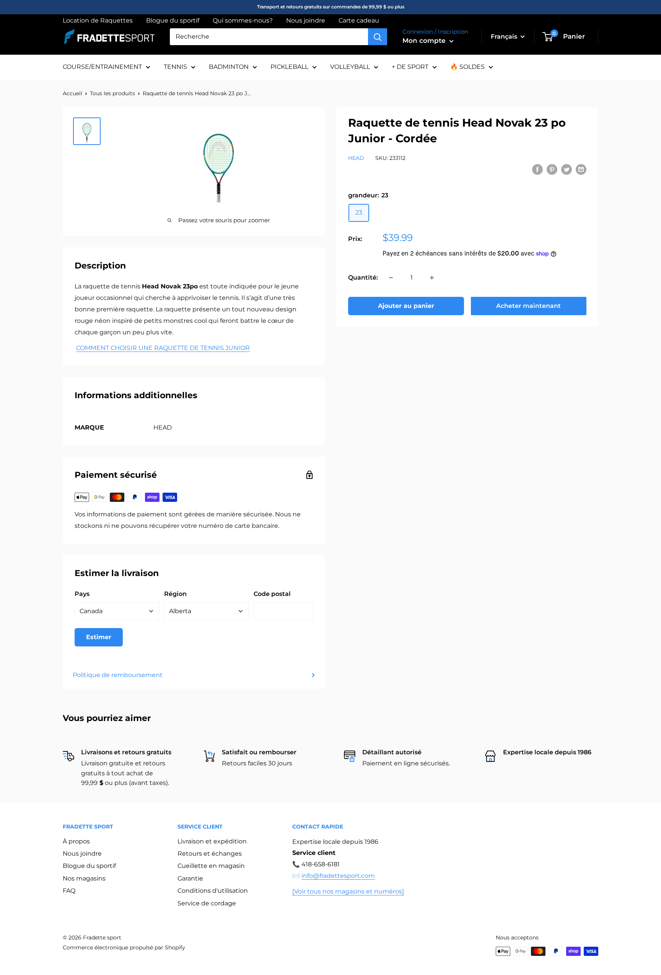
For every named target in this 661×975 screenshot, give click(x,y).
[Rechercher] (377, 36)
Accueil (72, 93)
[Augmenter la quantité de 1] (432, 278)
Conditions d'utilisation (212, 890)
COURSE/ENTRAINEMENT (102, 66)
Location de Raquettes (98, 20)
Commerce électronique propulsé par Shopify (124, 947)
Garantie (190, 878)
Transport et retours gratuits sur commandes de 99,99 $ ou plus (330, 7)
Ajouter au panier (406, 305)
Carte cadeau (359, 20)
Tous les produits (112, 93)
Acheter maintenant (528, 305)
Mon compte (425, 40)
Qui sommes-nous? (243, 20)
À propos (76, 841)
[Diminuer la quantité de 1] (391, 278)
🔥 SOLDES (467, 66)
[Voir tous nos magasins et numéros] (348, 891)
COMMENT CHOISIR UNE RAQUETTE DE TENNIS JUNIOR (163, 348)
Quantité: (363, 277)
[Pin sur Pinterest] (552, 169)
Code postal (272, 593)
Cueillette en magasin (211, 865)
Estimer (98, 637)
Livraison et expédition (212, 841)
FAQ (69, 890)
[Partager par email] (581, 169)
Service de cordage (206, 903)
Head (356, 158)
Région (175, 593)
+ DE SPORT (410, 66)
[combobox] (269, 36)
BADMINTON (229, 66)
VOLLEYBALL (350, 66)
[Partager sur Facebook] (537, 169)
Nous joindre (305, 20)
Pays (82, 593)
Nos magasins (84, 878)
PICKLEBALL (289, 66)
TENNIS (175, 66)
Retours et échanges (209, 853)
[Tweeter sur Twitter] (566, 169)
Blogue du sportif (172, 20)
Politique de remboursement (118, 675)
